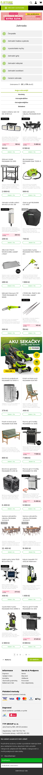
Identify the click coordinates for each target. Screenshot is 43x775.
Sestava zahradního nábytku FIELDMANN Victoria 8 (9, 518)
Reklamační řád (8, 683)
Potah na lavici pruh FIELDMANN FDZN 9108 (9, 423)
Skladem (21, 106)
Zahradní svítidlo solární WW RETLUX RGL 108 (10, 204)
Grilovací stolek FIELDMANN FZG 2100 (9, 160)
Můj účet (25, 676)
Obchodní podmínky (9, 681)
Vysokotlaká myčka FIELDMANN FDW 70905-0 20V (32, 252)
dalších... (35, 659)
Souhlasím (6, 760)
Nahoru (8, 660)
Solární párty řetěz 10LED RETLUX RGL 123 (10, 560)
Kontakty (5, 678)
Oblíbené (25, 678)
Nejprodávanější (21, 90)
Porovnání (25, 681)
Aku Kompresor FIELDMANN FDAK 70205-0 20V (32, 161)
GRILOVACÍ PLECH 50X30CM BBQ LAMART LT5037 (10, 252)
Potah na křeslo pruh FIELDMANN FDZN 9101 (30, 379)
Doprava (5, 674)
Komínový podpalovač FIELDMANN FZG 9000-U (10, 379)
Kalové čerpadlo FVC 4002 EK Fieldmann (30, 560)
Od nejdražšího (21, 98)
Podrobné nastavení (10, 765)
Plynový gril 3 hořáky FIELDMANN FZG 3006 (30, 423)
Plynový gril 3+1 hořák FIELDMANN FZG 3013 (30, 608)
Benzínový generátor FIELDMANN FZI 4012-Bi (9, 470)
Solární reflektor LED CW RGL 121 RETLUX (10, 113)
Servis (24, 674)
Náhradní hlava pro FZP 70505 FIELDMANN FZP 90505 (10, 295)
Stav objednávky (28, 683)
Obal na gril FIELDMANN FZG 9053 (31, 204)
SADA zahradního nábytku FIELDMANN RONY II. (32, 114)
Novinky (21, 94)
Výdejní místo (7, 676)
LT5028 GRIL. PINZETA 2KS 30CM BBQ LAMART (31, 294)
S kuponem (6, 144)
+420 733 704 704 (18, 731)
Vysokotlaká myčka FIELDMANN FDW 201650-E (11, 608)
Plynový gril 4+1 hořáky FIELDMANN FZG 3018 (31, 470)
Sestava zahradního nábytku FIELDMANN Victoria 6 (30, 518)
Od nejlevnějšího (21, 102)
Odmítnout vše (21, 771)
